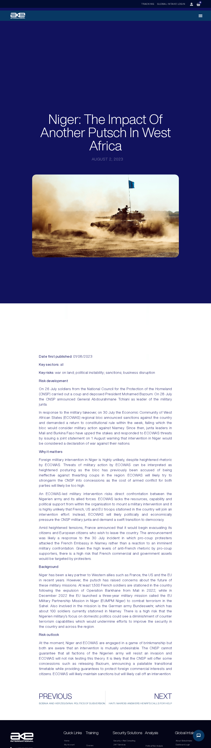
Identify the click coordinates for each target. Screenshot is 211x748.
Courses (90, 745)
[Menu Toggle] (200, 16)
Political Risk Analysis (154, 746)
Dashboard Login (183, 745)
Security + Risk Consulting (124, 741)
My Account (69, 745)
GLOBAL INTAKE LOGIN (171, 4)
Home (66, 741)
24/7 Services (120, 745)
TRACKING (147, 4)
